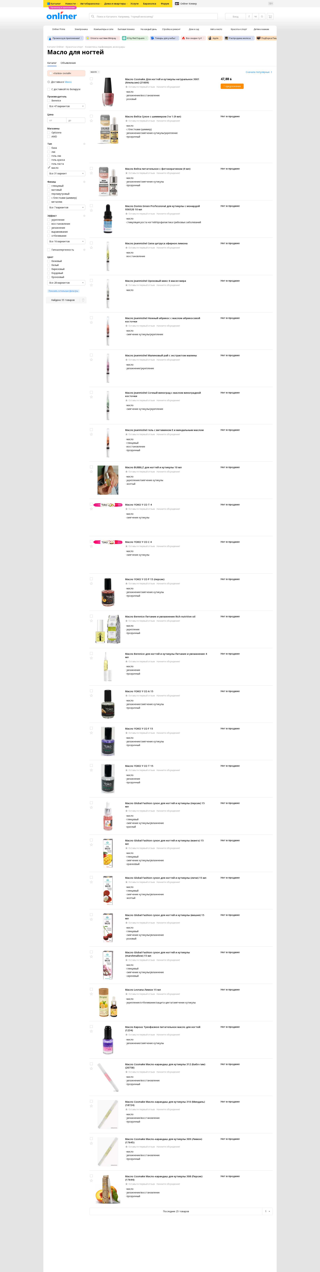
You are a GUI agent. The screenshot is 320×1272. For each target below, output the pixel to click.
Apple (215, 38)
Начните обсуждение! (168, 86)
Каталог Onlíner (55, 46)
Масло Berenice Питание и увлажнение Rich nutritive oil (160, 616)
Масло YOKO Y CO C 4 (138, 542)
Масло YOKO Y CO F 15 (139, 728)
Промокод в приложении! (66, 38)
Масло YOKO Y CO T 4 (138, 504)
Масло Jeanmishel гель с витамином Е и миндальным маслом (164, 430)
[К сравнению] (91, 78)
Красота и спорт (74, 46)
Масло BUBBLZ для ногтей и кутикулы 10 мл (153, 467)
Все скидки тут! (194, 38)
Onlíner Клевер (188, 3)
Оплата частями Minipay (103, 38)
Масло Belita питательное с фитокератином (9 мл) (157, 168)
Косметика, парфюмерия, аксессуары (105, 46)
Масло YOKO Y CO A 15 (139, 691)
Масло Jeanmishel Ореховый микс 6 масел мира (155, 280)
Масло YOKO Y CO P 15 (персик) (144, 579)
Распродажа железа (240, 38)
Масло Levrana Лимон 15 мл (143, 989)
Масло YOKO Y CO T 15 (139, 765)
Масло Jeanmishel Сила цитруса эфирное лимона (156, 243)
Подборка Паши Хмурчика (275, 38)
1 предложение (232, 86)
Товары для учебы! (165, 38)
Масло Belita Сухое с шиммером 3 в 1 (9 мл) (153, 116)
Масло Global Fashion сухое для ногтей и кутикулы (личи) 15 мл (165, 877)
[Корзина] (270, 16)
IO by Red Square (135, 38)
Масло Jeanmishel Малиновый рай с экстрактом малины (161, 355)
